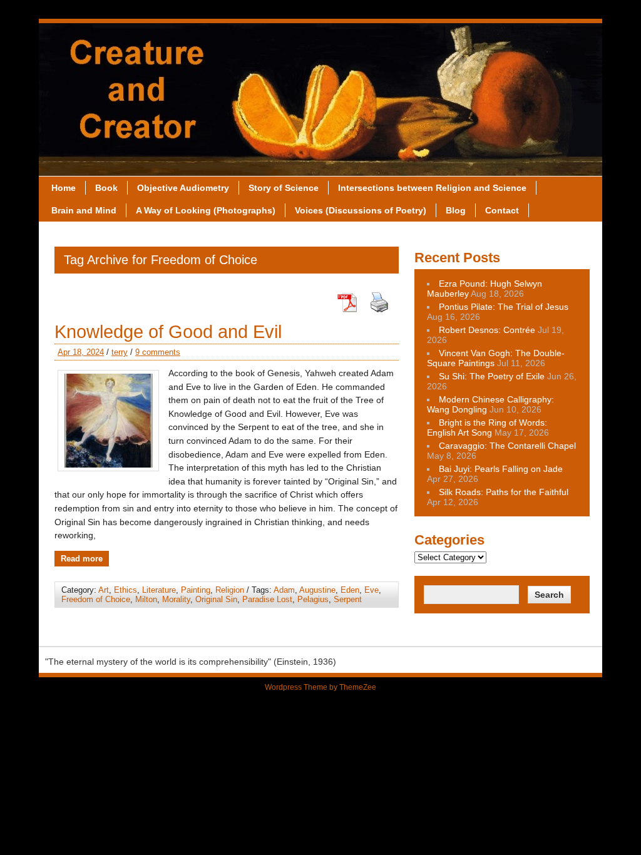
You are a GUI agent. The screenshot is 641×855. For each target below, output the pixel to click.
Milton (146, 599)
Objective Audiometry (183, 188)
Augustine (317, 590)
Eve (371, 590)
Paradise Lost (267, 599)
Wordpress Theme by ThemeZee (320, 687)
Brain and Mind (83, 210)
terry (119, 352)
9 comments (157, 352)
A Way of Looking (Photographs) (205, 210)
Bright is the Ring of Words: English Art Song (487, 427)
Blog (456, 210)
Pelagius (313, 599)
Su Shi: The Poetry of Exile (492, 376)
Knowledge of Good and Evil (168, 332)
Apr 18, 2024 (81, 352)
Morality (176, 599)
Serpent (348, 599)
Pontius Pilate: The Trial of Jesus (503, 307)
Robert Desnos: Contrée (487, 330)
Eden (350, 590)
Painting (195, 590)
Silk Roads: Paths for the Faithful (503, 492)
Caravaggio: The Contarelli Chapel (507, 446)
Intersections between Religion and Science (432, 188)
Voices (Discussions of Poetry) (360, 210)
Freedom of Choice (95, 599)
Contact (502, 210)
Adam (284, 590)
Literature (159, 590)
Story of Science (284, 188)
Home (63, 188)
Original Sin (216, 599)
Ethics (125, 590)
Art (103, 590)
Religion (229, 590)
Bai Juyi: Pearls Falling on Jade (501, 469)
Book (106, 188)
